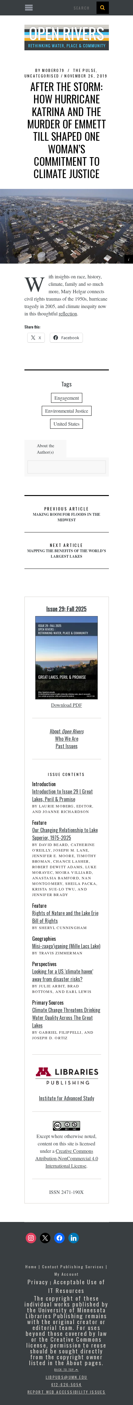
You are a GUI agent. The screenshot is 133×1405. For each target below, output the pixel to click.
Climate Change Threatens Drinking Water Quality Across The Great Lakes (66, 1017)
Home (31, 1266)
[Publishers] (66, 1079)
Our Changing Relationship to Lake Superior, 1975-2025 (65, 833)
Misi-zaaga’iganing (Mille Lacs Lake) (66, 946)
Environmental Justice (66, 410)
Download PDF (66, 705)
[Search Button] (103, 8)
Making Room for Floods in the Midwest (66, 514)
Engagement (66, 397)
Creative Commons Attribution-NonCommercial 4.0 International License (66, 1158)
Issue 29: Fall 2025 (66, 608)
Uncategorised (41, 75)
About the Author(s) (45, 449)
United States (66, 423)
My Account (66, 1274)
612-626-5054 (66, 1384)
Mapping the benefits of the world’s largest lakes (66, 550)
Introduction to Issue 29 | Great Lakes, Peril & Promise (62, 795)
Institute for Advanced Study (66, 1098)
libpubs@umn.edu (67, 1377)
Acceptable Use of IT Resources (76, 1286)
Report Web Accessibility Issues (66, 1392)
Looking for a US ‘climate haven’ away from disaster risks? (62, 975)
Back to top (64, 1369)
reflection (68, 313)
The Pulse (84, 70)
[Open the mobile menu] (66, 7)
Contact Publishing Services (73, 1266)
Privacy (38, 1281)
